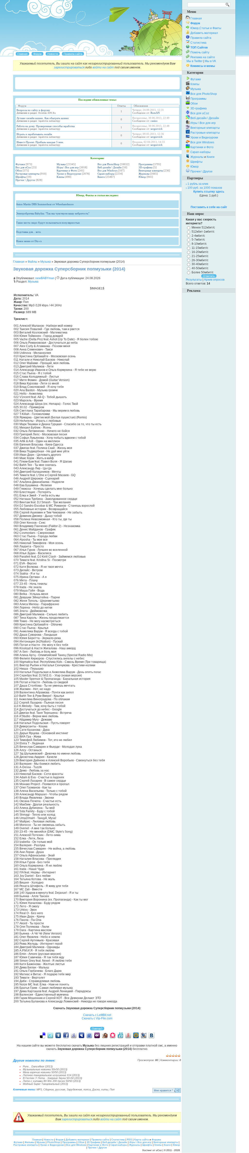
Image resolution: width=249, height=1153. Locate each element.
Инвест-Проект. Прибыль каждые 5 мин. (40, 142)
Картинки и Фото (67, 170)
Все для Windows (107, 170)
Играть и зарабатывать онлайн (34, 134)
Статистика (198, 42)
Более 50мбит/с (202, 272)
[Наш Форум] (37, 53)
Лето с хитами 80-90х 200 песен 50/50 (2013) (52, 1081)
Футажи (20, 164)
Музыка (61, 164)
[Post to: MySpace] (81, 1035)
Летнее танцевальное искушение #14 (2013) (51, 1075)
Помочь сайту (199, 52)
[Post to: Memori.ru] (112, 1035)
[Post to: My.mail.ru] (136, 1035)
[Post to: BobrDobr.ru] (105, 1035)
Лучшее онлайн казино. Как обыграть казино (43, 118)
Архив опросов (214, 279)
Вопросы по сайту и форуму (33, 110)
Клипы (60, 176)
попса (87, 1089)
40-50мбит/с (200, 268)
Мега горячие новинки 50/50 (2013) (44, 1072)
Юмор (142, 176)
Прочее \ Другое (25, 180)
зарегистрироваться (69, 67)
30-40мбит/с (200, 264)
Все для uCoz (23, 167)
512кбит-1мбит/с (203, 231)
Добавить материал (204, 33)
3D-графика (145, 167)
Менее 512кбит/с (203, 227)
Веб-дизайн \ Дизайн (110, 167)
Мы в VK (210, 61)
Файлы (32, 261)
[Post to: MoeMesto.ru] (120, 1035)
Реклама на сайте (202, 57)
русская (60, 1089)
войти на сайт (103, 67)
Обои (19, 170)
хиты (104, 1089)
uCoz (159, 1150)
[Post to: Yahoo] (97, 1035)
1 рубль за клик (197, 184)
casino (154, 120)
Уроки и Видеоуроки (69, 173)
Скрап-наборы (106, 173)
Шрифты (21, 176)
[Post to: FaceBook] (66, 1035)
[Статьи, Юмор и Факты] (53, 53)
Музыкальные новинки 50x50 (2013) (45, 1069)
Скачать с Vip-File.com (97, 1018)
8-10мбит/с (199, 243)
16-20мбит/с (200, 252)
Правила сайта (200, 38)
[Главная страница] (22, 53)
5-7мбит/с (198, 239)
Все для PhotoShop (108, 164)
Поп (112, 1089)
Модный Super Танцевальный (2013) (45, 1083)
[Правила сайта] (73, 53)
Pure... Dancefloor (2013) (38, 1066)
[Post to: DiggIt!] (58, 1035)
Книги (101, 176)
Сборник (48, 1089)
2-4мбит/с (198, 235)
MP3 (39, 1089)
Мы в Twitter (195, 61)
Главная (19, 261)
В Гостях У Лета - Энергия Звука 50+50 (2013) (52, 1078)
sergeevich (156, 128)
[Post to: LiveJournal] (144, 1035)
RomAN (155, 112)
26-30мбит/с (200, 260)
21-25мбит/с (200, 256)
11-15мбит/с (200, 248)
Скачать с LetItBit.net (97, 1015)
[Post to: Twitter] (50, 1035)
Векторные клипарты (151, 170)
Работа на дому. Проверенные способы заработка (46, 126)
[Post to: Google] (74, 1035)
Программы (145, 164)
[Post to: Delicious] (42, 1035)
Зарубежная (74, 1089)
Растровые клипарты (27, 173)
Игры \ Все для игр (68, 167)
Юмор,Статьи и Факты (205, 28)
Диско (96, 1089)
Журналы (144, 173)
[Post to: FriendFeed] (89, 1035)
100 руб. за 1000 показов (204, 187)
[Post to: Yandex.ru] (128, 1035)
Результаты (194, 279)
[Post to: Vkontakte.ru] (151, 1035)
